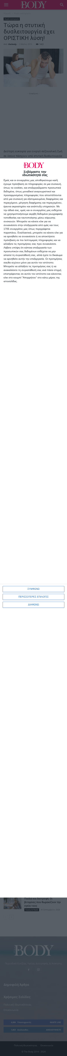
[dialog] (33, 528)
